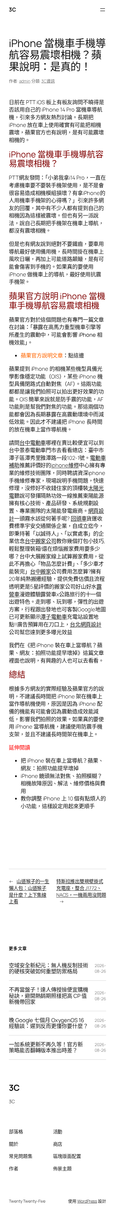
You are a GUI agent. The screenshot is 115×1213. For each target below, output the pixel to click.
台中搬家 (40, 571)
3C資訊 (48, 81)
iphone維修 (65, 465)
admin (25, 81)
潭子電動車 (53, 616)
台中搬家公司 (40, 541)
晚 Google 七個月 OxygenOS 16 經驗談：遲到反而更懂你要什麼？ (48, 1023)
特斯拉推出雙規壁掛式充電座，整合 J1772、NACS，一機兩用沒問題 (81, 888)
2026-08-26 (100, 968)
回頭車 (79, 518)
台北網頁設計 (85, 624)
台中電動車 (32, 442)
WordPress (87, 1201)
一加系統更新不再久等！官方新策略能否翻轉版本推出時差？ (46, 1047)
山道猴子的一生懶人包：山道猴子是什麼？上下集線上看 (29, 891)
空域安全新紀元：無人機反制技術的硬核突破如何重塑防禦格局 (48, 968)
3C (12, 9)
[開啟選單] (102, 9)
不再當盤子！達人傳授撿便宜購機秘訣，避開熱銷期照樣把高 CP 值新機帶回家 (48, 996)
